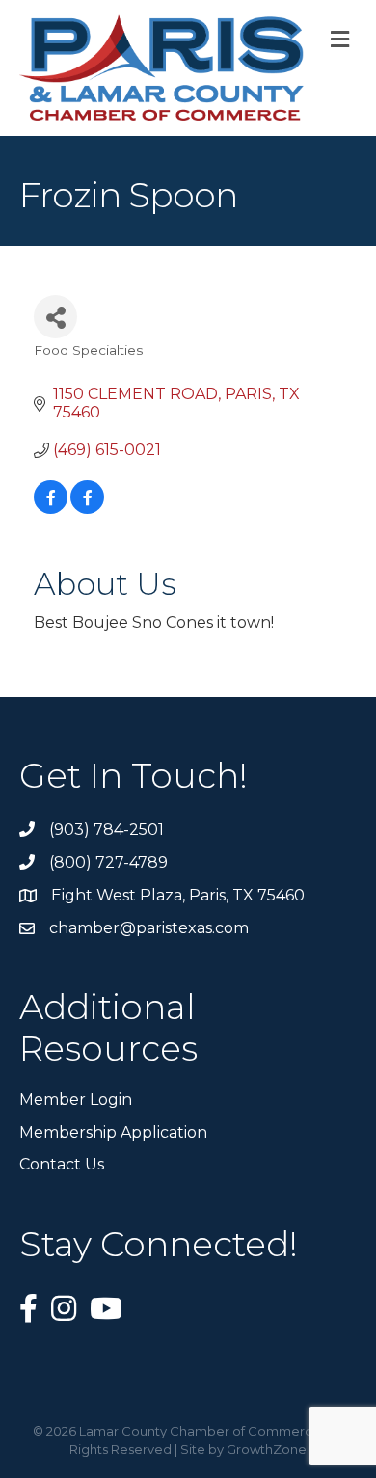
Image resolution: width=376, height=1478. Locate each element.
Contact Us (61, 1164)
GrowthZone (267, 1449)
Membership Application (113, 1132)
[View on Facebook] (50, 508)
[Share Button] (55, 316)
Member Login (75, 1099)
